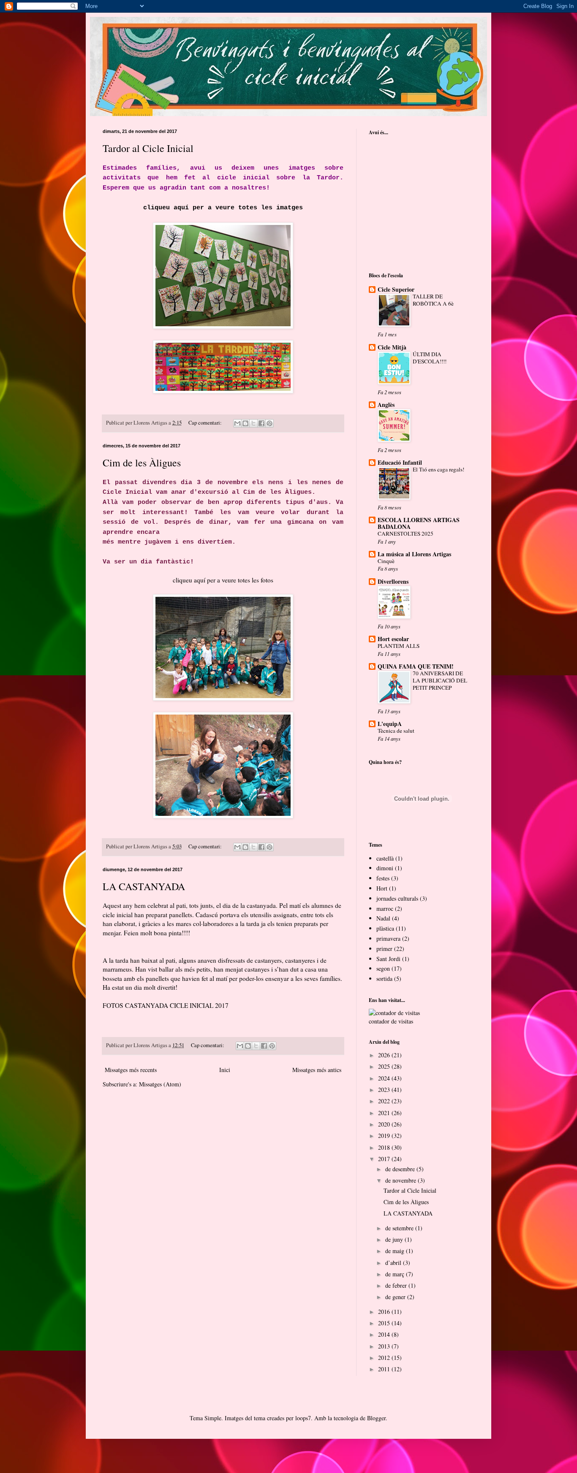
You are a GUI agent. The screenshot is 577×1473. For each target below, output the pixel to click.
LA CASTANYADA (144, 886)
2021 (385, 1113)
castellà (385, 858)
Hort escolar (393, 638)
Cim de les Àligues (142, 462)
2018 (385, 1147)
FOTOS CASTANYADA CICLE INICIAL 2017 (166, 1005)
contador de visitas (391, 1021)
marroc (384, 908)
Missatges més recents (131, 1070)
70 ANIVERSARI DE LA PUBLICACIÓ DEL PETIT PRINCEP (440, 680)
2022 (385, 1101)
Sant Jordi (388, 959)
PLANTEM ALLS (398, 646)
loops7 (303, 1418)
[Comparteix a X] (253, 423)
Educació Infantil (400, 462)
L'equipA (390, 723)
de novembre (401, 1180)
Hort (381, 888)
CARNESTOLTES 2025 (405, 533)
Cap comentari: (205, 422)
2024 (385, 1078)
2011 (385, 1369)
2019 (385, 1136)
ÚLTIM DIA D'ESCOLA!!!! (429, 357)
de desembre (400, 1169)
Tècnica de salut (396, 730)
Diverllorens (393, 581)
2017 (385, 1159)
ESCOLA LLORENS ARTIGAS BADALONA (419, 523)
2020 (385, 1124)
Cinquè (386, 561)
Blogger (376, 1418)
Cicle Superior (396, 289)
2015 (385, 1323)
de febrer (396, 1285)
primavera (388, 938)
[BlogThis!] (245, 423)
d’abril (394, 1263)
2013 (385, 1346)
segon (383, 968)
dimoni (384, 868)
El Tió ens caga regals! (438, 469)
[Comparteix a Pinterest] (269, 423)
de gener (396, 1297)
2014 (385, 1334)
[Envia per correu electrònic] (237, 423)
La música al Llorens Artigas (414, 554)
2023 (385, 1090)
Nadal (383, 918)
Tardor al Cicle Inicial (148, 148)
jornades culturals (397, 898)
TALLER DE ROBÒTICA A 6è (433, 299)
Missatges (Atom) (160, 1084)
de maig (395, 1251)
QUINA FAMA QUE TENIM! (416, 666)
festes (382, 878)
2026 (385, 1055)
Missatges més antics (316, 1070)
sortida (384, 979)
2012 (385, 1358)
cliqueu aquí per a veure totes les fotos (223, 580)
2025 (385, 1066)
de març (395, 1274)
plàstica (385, 928)
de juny (395, 1239)
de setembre (400, 1228)
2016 (385, 1312)
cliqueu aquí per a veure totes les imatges (223, 207)
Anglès (386, 404)
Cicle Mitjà (392, 347)
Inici (224, 1070)
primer (384, 949)
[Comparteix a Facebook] (261, 423)
